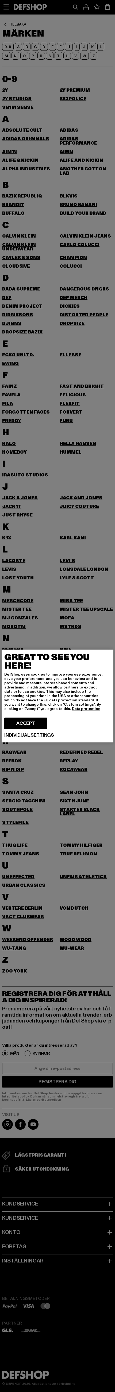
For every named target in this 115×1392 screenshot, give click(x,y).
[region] (57, 696)
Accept (25, 723)
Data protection (86, 708)
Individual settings (29, 735)
